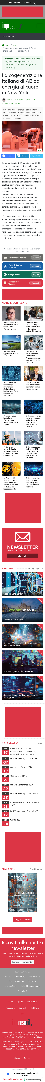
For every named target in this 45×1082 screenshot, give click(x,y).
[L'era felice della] (33, 373)
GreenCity (32, 981)
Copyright (23, 1008)
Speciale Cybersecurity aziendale (18, 671)
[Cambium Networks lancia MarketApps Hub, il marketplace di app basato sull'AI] (11, 438)
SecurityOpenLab (16, 981)
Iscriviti (36, 258)
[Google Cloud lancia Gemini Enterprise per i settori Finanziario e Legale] (11, 406)
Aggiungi (35, 266)
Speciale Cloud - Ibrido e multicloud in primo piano (20, 696)
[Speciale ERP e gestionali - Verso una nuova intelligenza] (22, 636)
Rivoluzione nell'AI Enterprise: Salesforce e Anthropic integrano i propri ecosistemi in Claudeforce (33, 356)
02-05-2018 (32, 100)
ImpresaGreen (11, 986)
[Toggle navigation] (39, 25)
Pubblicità (35, 1008)
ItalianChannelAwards (30, 986)
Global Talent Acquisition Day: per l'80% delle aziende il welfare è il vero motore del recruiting (33, 326)
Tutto (40, 743)
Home (7, 45)
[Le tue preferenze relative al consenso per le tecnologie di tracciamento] (32, 1079)
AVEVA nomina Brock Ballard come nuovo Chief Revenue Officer (10, 325)
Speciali (20, 1001)
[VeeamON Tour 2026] (22, 610)
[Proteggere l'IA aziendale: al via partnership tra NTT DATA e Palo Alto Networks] (33, 469)
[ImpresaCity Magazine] (22, 892)
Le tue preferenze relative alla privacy (25, 1074)
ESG (39, 150)
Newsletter (9, 36)
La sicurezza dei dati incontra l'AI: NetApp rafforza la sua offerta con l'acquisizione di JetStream (33, 452)
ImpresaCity (34, 976)
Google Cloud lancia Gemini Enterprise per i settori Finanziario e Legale (10, 420)
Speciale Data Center (12, 593)
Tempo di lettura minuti (11, 103)
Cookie (17, 1058)
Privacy (27, 1058)
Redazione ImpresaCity (15, 100)
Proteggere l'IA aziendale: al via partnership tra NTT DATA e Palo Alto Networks (33, 482)
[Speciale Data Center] (22, 584)
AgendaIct (22, 991)
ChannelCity (29, 2)
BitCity (8, 976)
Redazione (10, 1008)
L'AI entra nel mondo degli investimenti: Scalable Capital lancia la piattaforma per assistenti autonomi (10, 389)
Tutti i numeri (36, 869)
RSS (22, 1014)
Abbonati (35, 283)
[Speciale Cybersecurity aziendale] (22, 662)
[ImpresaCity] (12, 25)
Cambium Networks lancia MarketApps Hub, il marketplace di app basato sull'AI (10, 451)
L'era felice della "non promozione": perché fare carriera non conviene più (33, 385)
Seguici (36, 274)
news (15, 45)
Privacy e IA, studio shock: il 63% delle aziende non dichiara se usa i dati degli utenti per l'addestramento (10, 483)
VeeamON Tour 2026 (13, 619)
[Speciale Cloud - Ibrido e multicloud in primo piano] (22, 688)
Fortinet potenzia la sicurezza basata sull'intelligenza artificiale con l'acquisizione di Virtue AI (33, 421)
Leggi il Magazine (22, 919)
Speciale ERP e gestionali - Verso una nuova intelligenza (20, 644)
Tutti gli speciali (35, 568)
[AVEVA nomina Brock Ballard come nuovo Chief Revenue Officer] (11, 313)
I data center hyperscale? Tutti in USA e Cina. (10, 353)
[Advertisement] (23, 930)
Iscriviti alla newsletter (22, 962)
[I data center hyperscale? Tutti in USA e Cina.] (11, 342)
